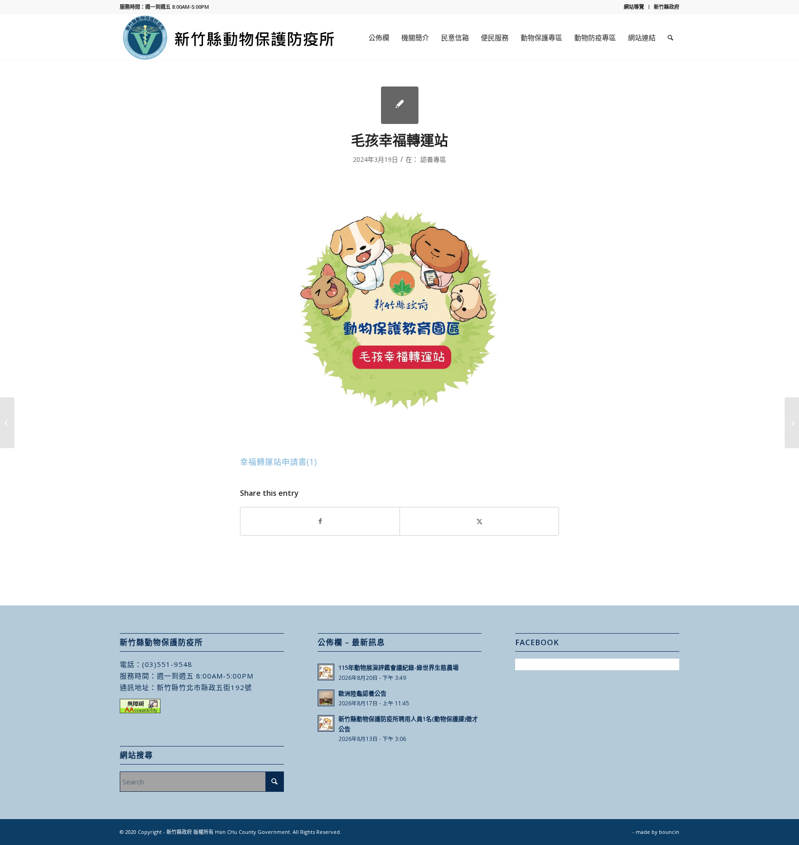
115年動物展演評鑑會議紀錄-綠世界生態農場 (398, 667)
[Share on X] (479, 521)
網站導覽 (634, 6)
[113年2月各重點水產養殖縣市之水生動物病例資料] (7, 422)
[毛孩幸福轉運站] (399, 105)
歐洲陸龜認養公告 (362, 693)
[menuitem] (634, 7)
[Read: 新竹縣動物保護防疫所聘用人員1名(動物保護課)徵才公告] (326, 723)
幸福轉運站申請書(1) (278, 461)
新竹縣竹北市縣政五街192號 (204, 687)
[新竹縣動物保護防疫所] (229, 37)
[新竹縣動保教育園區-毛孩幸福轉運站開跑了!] (792, 422)
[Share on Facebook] (320, 521)
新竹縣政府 (666, 6)
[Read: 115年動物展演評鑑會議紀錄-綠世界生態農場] (326, 672)
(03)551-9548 (167, 664)
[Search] (670, 37)
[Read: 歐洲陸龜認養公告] (326, 698)
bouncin (669, 831)
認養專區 (433, 159)
